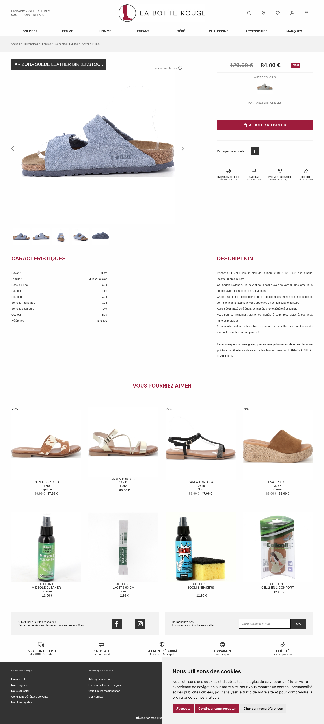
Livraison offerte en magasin (105, 685)
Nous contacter (20, 691)
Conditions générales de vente (29, 696)
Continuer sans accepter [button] (217, 708)
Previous (14, 148)
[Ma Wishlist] (278, 13)
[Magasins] (263, 13)
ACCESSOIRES (256, 31)
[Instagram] (140, 624)
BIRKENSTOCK (287, 273)
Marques (294, 31)
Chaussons (218, 31)
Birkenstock (31, 44)
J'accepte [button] (183, 708)
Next (181, 148)
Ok (298, 623)
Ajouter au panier (267, 125)
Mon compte (95, 696)
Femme (67, 31)
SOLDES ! (30, 31)
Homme (105, 31)
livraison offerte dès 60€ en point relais (30, 13)
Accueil (15, 44)
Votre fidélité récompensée (104, 691)
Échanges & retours (100, 679)
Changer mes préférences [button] (263, 708)
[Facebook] (117, 624)
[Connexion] (292, 13)
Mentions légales (21, 702)
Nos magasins (19, 685)
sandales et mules (66, 44)
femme (46, 44)
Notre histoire (19, 679)
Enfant (143, 31)
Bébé (181, 31)
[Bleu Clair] (265, 86)
